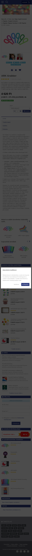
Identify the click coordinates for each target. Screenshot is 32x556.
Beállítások (16, 284)
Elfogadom (26, 284)
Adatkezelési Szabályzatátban (11, 280)
